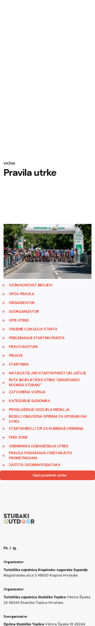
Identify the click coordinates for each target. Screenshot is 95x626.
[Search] (86, 37)
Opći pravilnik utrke (49, 475)
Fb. (6, 548)
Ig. (15, 548)
